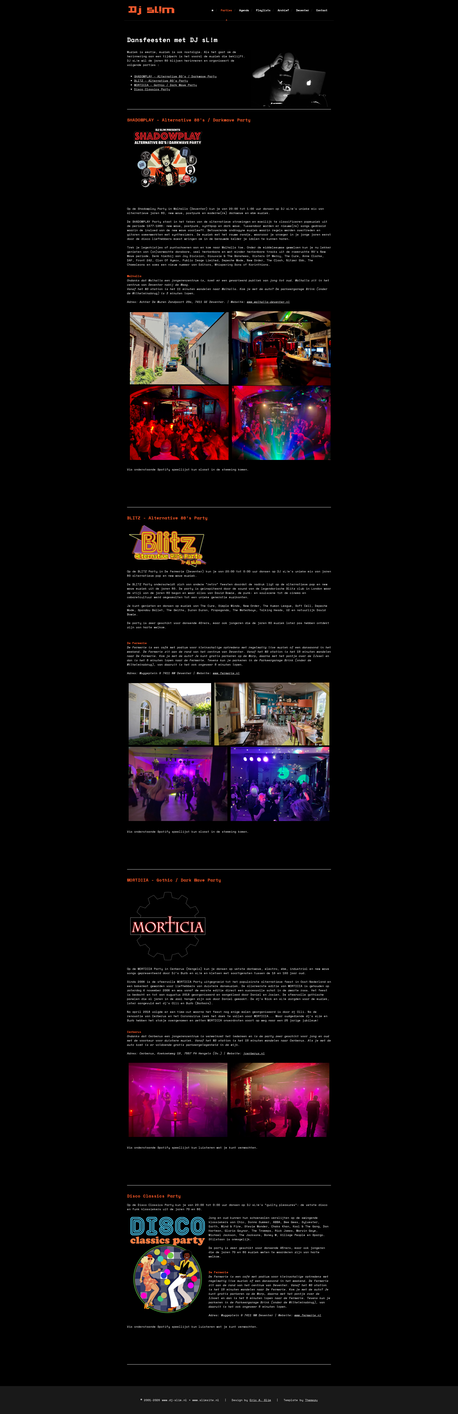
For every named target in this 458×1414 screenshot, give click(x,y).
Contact (321, 10)
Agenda (244, 10)
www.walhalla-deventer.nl (268, 302)
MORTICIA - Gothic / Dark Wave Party (165, 85)
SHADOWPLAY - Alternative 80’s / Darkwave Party (175, 76)
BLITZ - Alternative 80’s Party (161, 80)
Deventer (302, 10)
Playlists (263, 10)
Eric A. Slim (260, 1400)
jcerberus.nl (254, 1053)
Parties (226, 10)
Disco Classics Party (152, 89)
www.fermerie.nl (226, 673)
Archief (283, 10)
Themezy (311, 1400)
